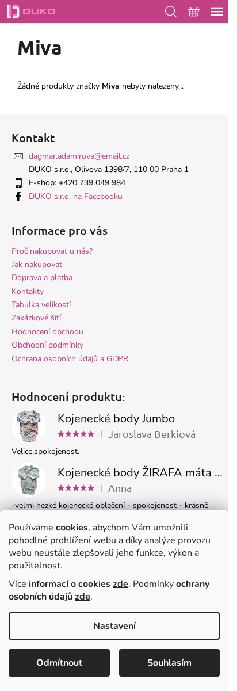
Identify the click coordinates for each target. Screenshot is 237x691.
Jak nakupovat (37, 264)
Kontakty (28, 291)
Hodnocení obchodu (47, 331)
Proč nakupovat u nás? (52, 251)
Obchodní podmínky (47, 344)
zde (120, 584)
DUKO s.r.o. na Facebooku (76, 196)
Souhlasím (169, 662)
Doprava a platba (42, 277)
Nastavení (114, 626)
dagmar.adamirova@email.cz (79, 156)
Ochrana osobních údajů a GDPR (70, 358)
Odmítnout (59, 662)
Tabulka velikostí (41, 304)
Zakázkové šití (36, 317)
